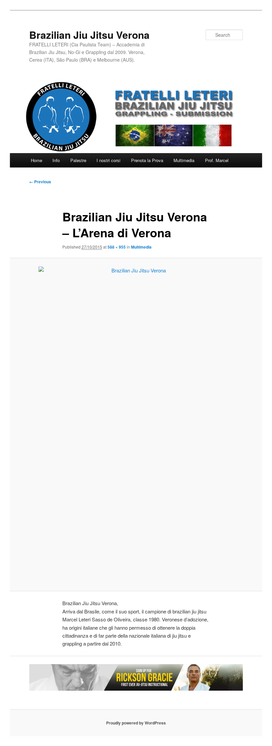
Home (36, 160)
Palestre (78, 160)
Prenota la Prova (147, 160)
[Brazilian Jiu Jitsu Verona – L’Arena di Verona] (136, 424)
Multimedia (183, 160)
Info (56, 160)
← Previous (40, 182)
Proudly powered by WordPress (136, 723)
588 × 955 (116, 247)
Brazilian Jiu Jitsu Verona (89, 35)
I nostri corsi (108, 160)
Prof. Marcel (217, 160)
